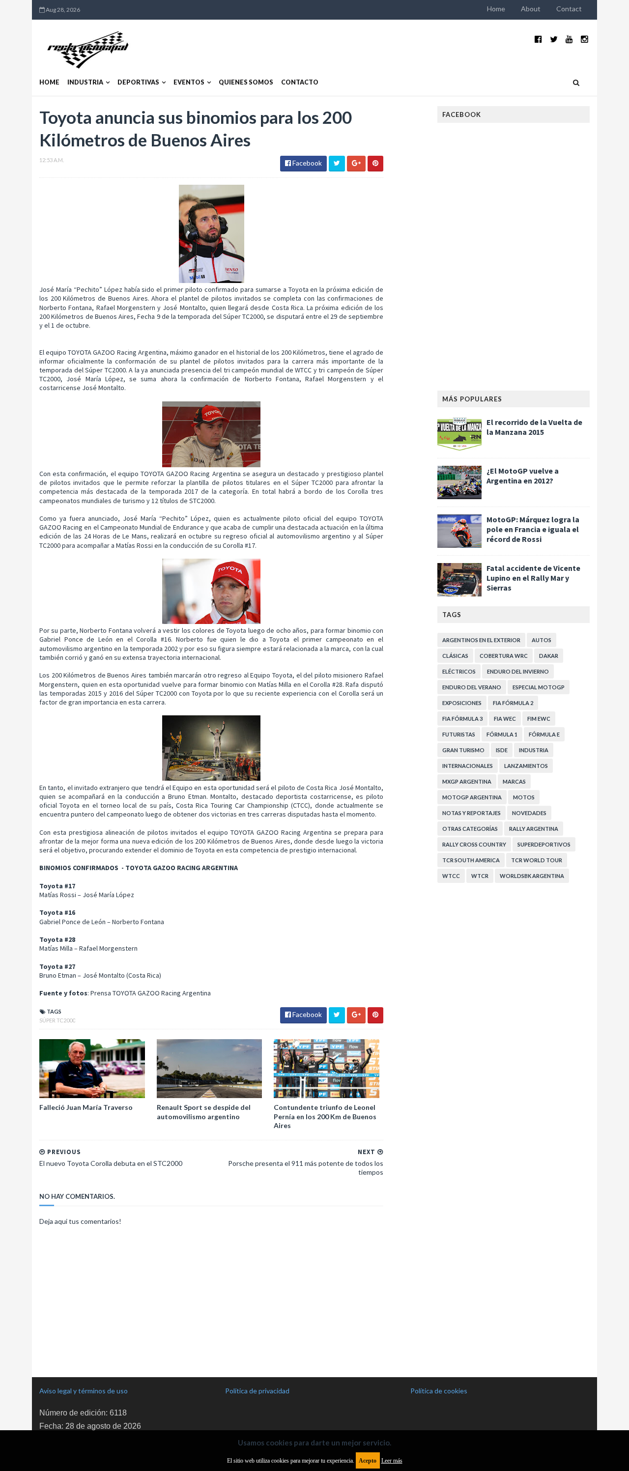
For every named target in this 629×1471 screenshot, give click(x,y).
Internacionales (467, 766)
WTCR (479, 876)
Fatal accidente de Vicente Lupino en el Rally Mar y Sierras (533, 578)
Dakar (548, 655)
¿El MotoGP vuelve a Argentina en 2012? (522, 475)
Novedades (529, 813)
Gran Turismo (463, 750)
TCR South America (471, 860)
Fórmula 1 (501, 734)
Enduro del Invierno (518, 671)
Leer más (391, 1460)
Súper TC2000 (57, 1020)
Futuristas (458, 734)
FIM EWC (538, 718)
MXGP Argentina (466, 781)
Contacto (299, 82)
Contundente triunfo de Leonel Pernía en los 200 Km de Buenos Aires (325, 1116)
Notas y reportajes (471, 813)
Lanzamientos (526, 766)
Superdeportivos (544, 844)
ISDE (502, 750)
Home (496, 8)
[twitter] (553, 39)
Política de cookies (438, 1390)
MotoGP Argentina (472, 797)
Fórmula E (544, 734)
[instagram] (584, 39)
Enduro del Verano (471, 687)
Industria (85, 82)
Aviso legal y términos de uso (83, 1390)
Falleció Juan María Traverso (86, 1107)
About (531, 8)
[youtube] (569, 39)
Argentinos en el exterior (481, 640)
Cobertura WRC (504, 655)
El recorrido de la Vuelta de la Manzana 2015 (534, 427)
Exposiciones (462, 703)
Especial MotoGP (539, 687)
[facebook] (538, 39)
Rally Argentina (533, 828)
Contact (569, 8)
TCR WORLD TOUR (536, 860)
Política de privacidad (257, 1390)
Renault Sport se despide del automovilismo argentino (204, 1111)
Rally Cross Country (474, 844)
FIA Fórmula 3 (462, 718)
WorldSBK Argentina (532, 876)
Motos (524, 797)
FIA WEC (505, 718)
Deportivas (138, 82)
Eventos (188, 82)
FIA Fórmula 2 (513, 703)
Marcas (514, 781)
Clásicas (455, 655)
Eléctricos (459, 671)
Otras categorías (470, 828)
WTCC (451, 876)
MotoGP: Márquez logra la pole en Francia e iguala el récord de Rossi (532, 529)
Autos (541, 640)
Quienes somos (246, 82)
